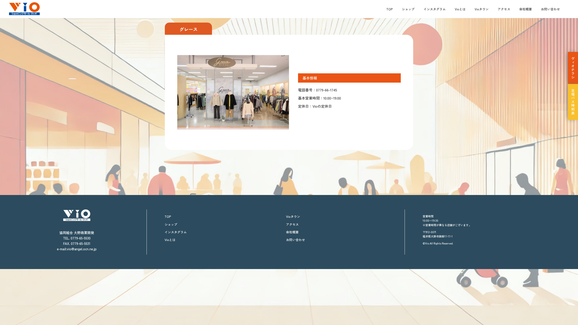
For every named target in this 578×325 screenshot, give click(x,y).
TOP (389, 9)
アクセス (504, 9)
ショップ (408, 9)
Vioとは (460, 9)
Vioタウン (482, 9)
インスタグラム (435, 9)
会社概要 (525, 9)
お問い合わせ (550, 9)
